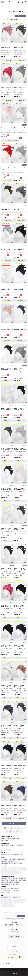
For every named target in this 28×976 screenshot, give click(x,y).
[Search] (2, 6)
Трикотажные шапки (15, 838)
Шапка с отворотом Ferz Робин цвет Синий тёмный (7, 767)
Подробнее (19, 969)
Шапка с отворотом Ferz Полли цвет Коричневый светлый (20, 687)
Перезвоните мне (14, 932)
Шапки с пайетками (5, 897)
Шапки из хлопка (5, 888)
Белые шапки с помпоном (7, 899)
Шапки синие (4, 869)
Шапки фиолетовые (16, 871)
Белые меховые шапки (18, 901)
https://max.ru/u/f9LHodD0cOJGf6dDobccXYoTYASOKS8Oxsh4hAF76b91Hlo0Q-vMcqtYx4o (10, 951)
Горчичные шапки (12, 867)
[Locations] (18, 2)
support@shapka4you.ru (14, 954)
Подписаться (21, 915)
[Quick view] (12, 24)
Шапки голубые (22, 869)
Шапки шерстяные (5, 892)
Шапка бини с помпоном (7, 882)
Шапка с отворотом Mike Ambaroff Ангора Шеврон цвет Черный (20, 289)
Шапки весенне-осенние (7, 863)
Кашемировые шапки (6, 890)
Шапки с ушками (15, 884)
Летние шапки (13, 859)
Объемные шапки (14, 880)
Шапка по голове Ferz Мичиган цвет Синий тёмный (19, 767)
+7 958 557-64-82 (14, 931)
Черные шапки (4, 873)
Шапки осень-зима (18, 863)
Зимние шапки (4, 859)
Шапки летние (12, 861)
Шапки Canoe (20, 845)
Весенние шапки (21, 859)
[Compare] (12, 29)
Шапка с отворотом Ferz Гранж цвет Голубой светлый (20, 129)
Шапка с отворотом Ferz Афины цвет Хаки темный (7, 209)
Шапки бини (14, 878)
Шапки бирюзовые (13, 869)
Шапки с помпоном (5, 878)
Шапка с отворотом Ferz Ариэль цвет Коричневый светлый (20, 369)
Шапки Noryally (4, 845)
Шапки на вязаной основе (16, 854)
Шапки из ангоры (14, 888)
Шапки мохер (16, 890)
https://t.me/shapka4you (13, 951)
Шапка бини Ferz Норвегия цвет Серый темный (19, 49)
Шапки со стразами (16, 897)
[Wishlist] (12, 26)
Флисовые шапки (5, 854)
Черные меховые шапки (19, 899)
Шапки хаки (4, 867)
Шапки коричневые (5, 871)
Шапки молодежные (5, 849)
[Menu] (2, 2)
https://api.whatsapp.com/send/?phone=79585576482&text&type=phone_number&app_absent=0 (17, 951)
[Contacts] (22, 2)
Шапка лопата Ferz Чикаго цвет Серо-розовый (5, 49)
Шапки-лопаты (22, 880)
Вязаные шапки (5, 840)
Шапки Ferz (12, 845)
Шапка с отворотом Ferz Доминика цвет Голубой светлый (20, 449)
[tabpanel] (7, 33)
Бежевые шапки (21, 867)
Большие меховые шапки (7, 903)
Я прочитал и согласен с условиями (14, 919)
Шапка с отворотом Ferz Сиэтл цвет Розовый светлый (7, 129)
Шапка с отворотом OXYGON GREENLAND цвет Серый (19, 727)
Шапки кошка (17, 882)
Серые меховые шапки (6, 901)
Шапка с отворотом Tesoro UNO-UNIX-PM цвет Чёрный (19, 409)
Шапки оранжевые (14, 873)
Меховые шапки (5, 838)
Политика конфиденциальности (14, 918)
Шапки (5, 8)
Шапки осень (4, 861)
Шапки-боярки (4, 880)
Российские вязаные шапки (7, 905)
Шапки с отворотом (5, 884)
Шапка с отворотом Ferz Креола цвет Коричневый (7, 807)
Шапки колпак (22, 878)
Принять (15, 973)
